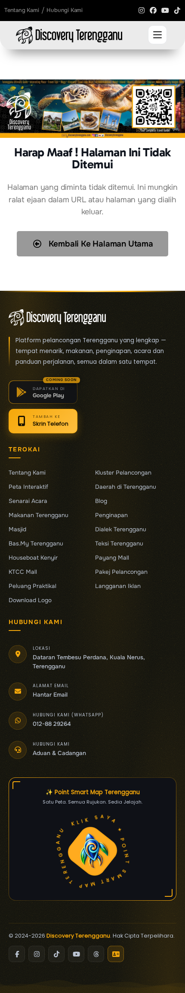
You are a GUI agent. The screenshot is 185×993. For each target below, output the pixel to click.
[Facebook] (153, 10)
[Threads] (96, 954)
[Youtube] (165, 10)
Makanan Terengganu (38, 515)
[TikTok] (56, 954)
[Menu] (157, 34)
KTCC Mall (23, 572)
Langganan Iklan (118, 586)
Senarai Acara (28, 501)
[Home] (69, 36)
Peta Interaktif (28, 487)
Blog (101, 501)
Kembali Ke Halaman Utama (99, 244)
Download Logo (30, 600)
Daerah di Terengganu (125, 487)
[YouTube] (76, 954)
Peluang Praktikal (32, 586)
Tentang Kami (27, 472)
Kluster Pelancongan (123, 472)
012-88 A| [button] (46, 724)
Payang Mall (112, 557)
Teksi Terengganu (119, 543)
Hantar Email (50, 694)
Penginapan (111, 515)
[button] (43, 392)
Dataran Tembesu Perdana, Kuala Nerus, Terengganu (89, 662)
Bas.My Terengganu (36, 543)
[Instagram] (141, 10)
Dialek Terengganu (120, 529)
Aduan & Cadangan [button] (59, 753)
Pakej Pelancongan (121, 572)
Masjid (17, 529)
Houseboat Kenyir (33, 557)
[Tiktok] (177, 10)
